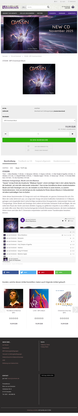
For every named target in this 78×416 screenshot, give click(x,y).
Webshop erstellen (32, 410)
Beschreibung (9, 161)
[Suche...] (48, 7)
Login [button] (63, 1)
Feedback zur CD (25, 161)
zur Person (5, 345)
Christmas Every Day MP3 (64, 311)
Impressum (5, 348)
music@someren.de (13, 378)
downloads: (5, 116)
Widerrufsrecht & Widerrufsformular (12, 357)
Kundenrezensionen (62, 161)
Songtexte (72, 13)
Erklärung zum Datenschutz (10, 363)
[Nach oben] (6, 412)
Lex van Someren (6, 263)
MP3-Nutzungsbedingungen (10, 351)
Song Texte (44, 347)
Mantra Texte (45, 344)
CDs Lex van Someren (27, 13)
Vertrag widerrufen (47, 375)
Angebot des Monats (10, 13)
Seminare (62, 13)
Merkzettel (72, 1)
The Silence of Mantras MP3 (13, 311)
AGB (3, 360)
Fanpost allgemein (42, 161)
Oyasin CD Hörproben (17, 263)
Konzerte (52, 13)
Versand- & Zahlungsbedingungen (12, 354)
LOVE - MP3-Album (39, 310)
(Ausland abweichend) (59, 111)
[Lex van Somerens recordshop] (10, 7)
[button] (56, 1)
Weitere (40, 13)
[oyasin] (39, 79)
